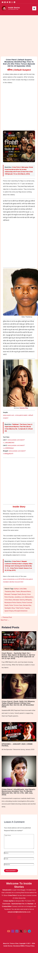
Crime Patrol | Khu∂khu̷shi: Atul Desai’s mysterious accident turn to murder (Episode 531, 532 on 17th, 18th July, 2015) (18, 792)
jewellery (17, 597)
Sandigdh (8, 608)
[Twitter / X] (21, 931)
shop (13, 608)
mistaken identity (19, 600)
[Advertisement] (19, 36)
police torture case (15, 605)
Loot (22, 597)
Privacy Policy (29, 946)
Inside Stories (14, 8)
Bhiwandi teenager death (13, 594)
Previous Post (6, 617)
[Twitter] (7, 2)
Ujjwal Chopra (9, 611)
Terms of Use (14, 943)
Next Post (5, 620)
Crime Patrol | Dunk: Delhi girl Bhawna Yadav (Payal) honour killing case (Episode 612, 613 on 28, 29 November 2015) (18, 704)
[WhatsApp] (12, 2)
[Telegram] (14, 2)
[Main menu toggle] (34, 8)
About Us (6, 943)
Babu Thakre (16, 591)
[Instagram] (5, 2)
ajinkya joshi (18, 589)
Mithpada (28, 600)
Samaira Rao (27, 605)
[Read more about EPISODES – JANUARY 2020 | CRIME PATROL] (19, 732)
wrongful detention (20, 611)
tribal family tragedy (22, 608)
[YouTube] (2, 2)
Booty (24, 594)
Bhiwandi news (26, 591)
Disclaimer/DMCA (18, 946)
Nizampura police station (13, 602)
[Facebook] (10, 2)
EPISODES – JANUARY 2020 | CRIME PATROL (17, 745)
